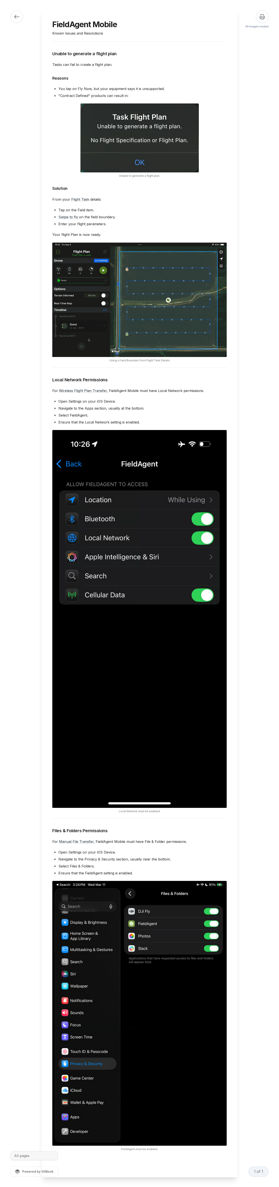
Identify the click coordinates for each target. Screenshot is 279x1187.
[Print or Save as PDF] (262, 16)
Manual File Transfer (76, 841)
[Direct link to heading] (49, 54)
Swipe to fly (68, 217)
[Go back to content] (16, 16)
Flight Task (80, 199)
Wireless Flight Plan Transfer (83, 390)
